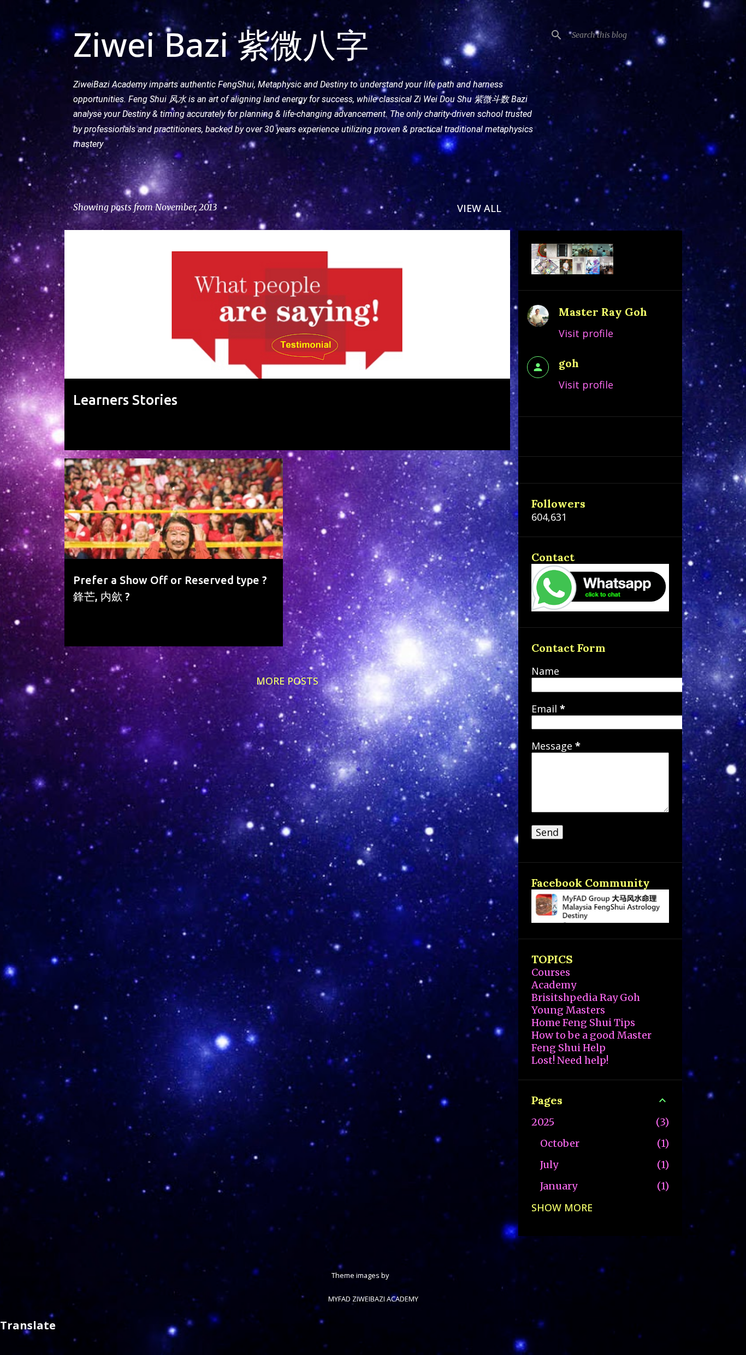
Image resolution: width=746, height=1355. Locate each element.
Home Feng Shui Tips (583, 1022)
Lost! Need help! (569, 1060)
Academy (553, 985)
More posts (287, 680)
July (549, 1164)
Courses (550, 972)
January (558, 1186)
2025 (542, 1122)
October (559, 1143)
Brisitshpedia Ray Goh (585, 997)
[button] (494, 429)
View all (479, 208)
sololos (402, 1275)
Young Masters (568, 1010)
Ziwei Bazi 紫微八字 (221, 44)
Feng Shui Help (568, 1047)
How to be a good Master (591, 1035)
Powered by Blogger (380, 1252)
